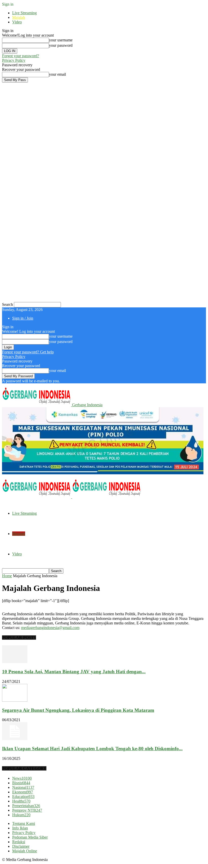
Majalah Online (24, 851)
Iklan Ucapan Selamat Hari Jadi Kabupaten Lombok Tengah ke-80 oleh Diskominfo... (92, 748)
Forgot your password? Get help (28, 352)
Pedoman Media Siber (30, 837)
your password (61, 45)
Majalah (18, 17)
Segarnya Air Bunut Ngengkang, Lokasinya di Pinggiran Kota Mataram (78, 710)
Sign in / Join (22, 318)
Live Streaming (24, 13)
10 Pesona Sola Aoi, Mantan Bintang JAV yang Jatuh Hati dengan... (74, 671)
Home (7, 576)
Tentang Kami (23, 823)
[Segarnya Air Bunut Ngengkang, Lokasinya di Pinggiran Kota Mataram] (14, 700)
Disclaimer (20, 846)
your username (61, 40)
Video (17, 22)
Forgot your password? (20, 56)
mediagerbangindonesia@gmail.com (50, 627)
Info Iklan (20, 828)
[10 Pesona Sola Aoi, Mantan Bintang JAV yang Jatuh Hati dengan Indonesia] (14, 661)
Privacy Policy (13, 60)
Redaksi (18, 842)
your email (57, 74)
